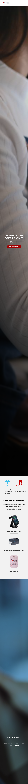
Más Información (14, 247)
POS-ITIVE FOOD (14, 737)
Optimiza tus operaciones (14, 237)
